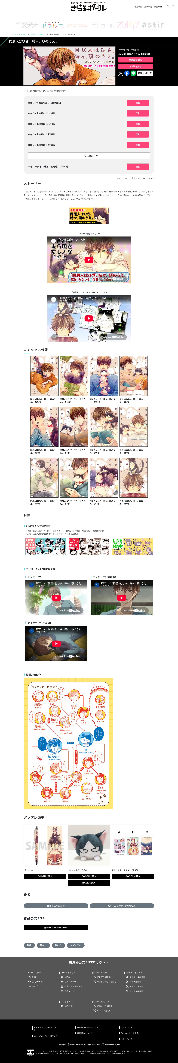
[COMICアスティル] (152, 25)
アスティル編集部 (105, 1006)
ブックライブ (126, 1027)
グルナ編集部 (135, 982)
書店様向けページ (85, 1033)
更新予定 (148, 7)
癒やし (43, 945)
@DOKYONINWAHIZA (56, 928)
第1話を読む (136, 66)
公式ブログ (37, 986)
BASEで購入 (89, 883)
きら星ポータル (19, 34)
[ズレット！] (127, 25)
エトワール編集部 (137, 977)
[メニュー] (173, 6)
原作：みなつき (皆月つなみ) (122, 906)
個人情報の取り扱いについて (45, 1029)
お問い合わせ (126, 1039)
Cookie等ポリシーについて (46, 1036)
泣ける (58, 945)
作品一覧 (138, 7)
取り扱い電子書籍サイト (88, 1027)
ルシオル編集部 (136, 991)
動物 (29, 945)
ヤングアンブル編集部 (107, 982)
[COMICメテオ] (26, 25)
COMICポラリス (38, 34)
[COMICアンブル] (76, 25)
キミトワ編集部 (136, 986)
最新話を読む (135, 60)
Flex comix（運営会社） (131, 1033)
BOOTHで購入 (45, 876)
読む (138, 103)
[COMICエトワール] (102, 25)
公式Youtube (38, 982)
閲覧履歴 (158, 7)
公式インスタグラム (73, 986)
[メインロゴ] (89, 6)
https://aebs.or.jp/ (119, 1054)
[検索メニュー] (168, 6)
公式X (34, 977)
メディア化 (75, 945)
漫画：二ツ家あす (56, 906)
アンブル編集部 (104, 977)
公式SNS (68, 1006)
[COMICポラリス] (51, 25)
